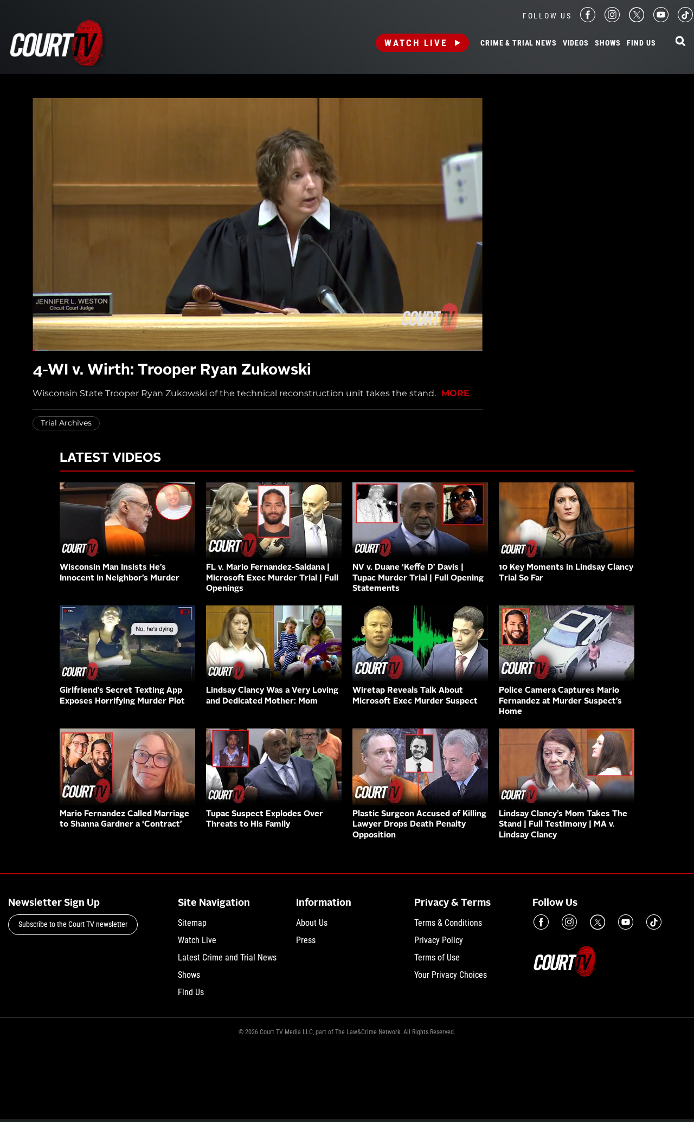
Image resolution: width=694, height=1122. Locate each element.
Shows (608, 43)
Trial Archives (66, 422)
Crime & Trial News (518, 43)
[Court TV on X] (636, 19)
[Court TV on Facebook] (587, 19)
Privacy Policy (438, 940)
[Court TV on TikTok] (685, 19)
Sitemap (192, 923)
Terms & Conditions (448, 923)
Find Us (641, 43)
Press (306, 940)
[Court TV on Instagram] (612, 19)
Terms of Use (437, 957)
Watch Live (415, 42)
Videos (576, 43)
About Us (311, 923)
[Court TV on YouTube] (661, 19)
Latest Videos (110, 458)
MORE (455, 393)
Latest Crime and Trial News (227, 957)
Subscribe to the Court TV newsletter (72, 924)
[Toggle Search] (680, 42)
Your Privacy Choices (450, 975)
